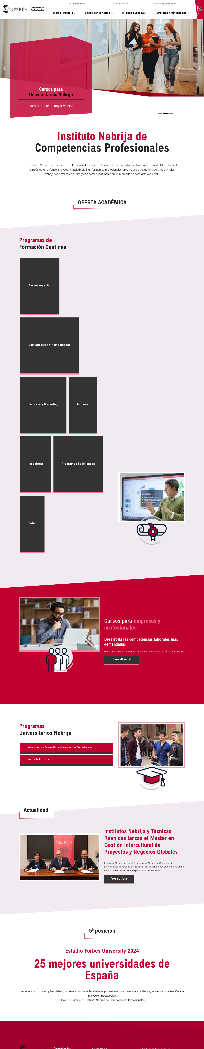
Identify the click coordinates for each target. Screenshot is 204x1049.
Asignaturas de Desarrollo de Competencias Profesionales (59, 747)
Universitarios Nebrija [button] (97, 13)
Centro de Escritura (38, 759)
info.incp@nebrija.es (166, 4)
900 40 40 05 (121, 4)
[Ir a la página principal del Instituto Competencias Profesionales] (24, 9)
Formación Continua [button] (133, 13)
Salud (32, 523)
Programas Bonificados (78, 464)
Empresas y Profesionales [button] (171, 13)
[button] (188, 68)
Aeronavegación (40, 285)
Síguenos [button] (77, 4)
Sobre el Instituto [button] (63, 13)
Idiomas (82, 404)
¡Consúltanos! (121, 659)
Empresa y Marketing (43, 404)
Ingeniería (36, 464)
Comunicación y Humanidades (50, 345)
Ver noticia (119, 878)
